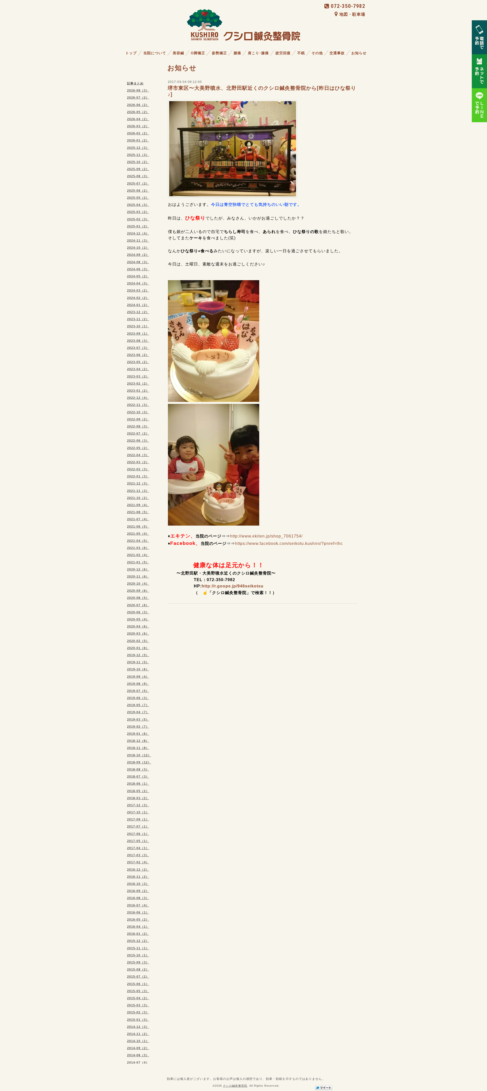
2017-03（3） (138, 855)
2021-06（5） (138, 526)
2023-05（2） (138, 362)
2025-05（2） (138, 198)
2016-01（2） (138, 934)
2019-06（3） (138, 698)
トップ (131, 53)
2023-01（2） (138, 390)
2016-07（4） (138, 905)
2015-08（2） (138, 969)
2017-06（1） (138, 834)
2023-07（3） (138, 348)
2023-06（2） (138, 355)
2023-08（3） (138, 341)
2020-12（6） (138, 569)
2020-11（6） (138, 576)
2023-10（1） (138, 326)
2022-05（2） (138, 448)
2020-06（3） (138, 612)
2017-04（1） (138, 848)
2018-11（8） (138, 748)
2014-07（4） (138, 1062)
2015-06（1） (138, 984)
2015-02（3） (138, 1012)
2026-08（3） (138, 90)
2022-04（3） (138, 455)
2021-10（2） (138, 498)
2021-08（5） (138, 512)
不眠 (301, 53)
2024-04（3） (138, 283)
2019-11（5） (138, 662)
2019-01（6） (138, 734)
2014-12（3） (138, 1027)
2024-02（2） (138, 298)
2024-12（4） (138, 233)
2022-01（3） (138, 476)
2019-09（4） (138, 676)
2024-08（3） (138, 262)
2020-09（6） (138, 591)
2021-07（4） (138, 519)
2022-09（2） (138, 419)
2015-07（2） (138, 976)
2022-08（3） (138, 426)
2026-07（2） (138, 97)
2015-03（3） (138, 1005)
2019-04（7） (138, 712)
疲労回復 (283, 53)
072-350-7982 (348, 6)
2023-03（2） (138, 376)
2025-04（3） (138, 205)
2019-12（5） (138, 655)
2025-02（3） (138, 219)
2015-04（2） (138, 998)
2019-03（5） (138, 719)
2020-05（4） (138, 619)
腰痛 (237, 53)
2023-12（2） (138, 312)
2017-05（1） (138, 841)
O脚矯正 (198, 53)
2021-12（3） (138, 483)
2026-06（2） (138, 105)
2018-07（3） (138, 776)
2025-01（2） (138, 226)
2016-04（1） (138, 926)
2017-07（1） (138, 826)
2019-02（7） (138, 726)
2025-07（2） (138, 183)
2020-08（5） (138, 598)
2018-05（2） (138, 791)
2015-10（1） (138, 955)
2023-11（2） (138, 319)
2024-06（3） (138, 269)
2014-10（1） (138, 1041)
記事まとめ (135, 83)
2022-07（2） (138, 433)
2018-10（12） (139, 755)
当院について (154, 53)
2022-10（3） (138, 412)
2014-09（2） (138, 1048)
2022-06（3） (138, 440)
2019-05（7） (138, 705)
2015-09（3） (138, 962)
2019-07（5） (138, 691)
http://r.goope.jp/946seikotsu (233, 586)
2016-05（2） (138, 919)
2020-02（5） (138, 641)
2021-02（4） (138, 555)
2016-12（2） (138, 869)
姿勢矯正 (219, 53)
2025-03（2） (138, 212)
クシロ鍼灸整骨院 (235, 1085)
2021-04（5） (138, 541)
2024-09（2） (138, 255)
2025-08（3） (138, 176)
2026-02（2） (138, 133)
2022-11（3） (138, 405)
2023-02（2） (138, 383)
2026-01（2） (138, 140)
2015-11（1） (138, 948)
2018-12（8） (138, 741)
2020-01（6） (138, 648)
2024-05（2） (138, 276)
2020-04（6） (138, 626)
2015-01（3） (138, 1020)
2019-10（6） (138, 669)
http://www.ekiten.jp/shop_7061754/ (266, 536)
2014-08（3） (138, 1055)
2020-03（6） (138, 633)
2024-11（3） (138, 240)
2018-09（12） (139, 762)
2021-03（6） (138, 548)
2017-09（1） (138, 819)
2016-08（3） (138, 898)
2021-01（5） (138, 562)
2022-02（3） (138, 469)
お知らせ (359, 53)
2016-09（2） (138, 891)
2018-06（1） (138, 783)
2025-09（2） (138, 169)
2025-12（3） (138, 148)
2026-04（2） (138, 119)
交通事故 (337, 53)
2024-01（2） (138, 305)
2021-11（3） (138, 491)
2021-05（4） (138, 533)
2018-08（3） (138, 769)
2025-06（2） (138, 190)
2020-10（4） (138, 583)
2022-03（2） (138, 462)
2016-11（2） (138, 877)
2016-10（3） (138, 884)
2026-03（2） (138, 126)
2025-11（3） (138, 155)
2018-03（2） (138, 798)
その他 (317, 53)
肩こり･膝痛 (258, 53)
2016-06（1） (138, 912)
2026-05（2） (138, 112)
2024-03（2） (138, 290)
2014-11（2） (138, 1034)
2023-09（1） (138, 333)
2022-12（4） (138, 398)
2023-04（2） (138, 369)
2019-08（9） (138, 684)
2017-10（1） (138, 812)
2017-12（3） (138, 805)
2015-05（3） (138, 991)
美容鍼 (178, 53)
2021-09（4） (138, 505)
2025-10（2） (138, 162)
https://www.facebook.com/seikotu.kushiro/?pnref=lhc (289, 543)
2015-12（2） (138, 941)
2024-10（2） (138, 247)
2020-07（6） (138, 605)
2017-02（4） (138, 862)
